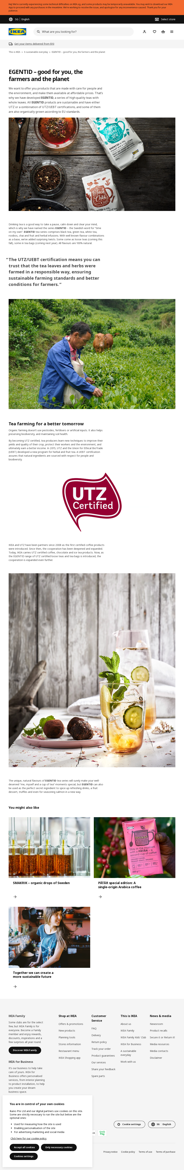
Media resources (159, 1044)
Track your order (101, 1048)
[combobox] (82, 31)
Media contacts (159, 1051)
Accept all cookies (24, 1147)
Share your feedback (103, 1069)
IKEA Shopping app (69, 1057)
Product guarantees (103, 1055)
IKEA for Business (131, 1044)
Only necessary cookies (58, 1147)
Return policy (99, 1042)
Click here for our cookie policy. (29, 1138)
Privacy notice (111, 1151)
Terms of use (145, 1151)
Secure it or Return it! (162, 1037)
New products (67, 1030)
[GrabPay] (102, 1133)
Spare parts (98, 1076)
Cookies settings (23, 1156)
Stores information (70, 1044)
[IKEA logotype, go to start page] (17, 31)
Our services (98, 1062)
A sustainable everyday (128, 1053)
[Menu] (171, 31)
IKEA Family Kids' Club (133, 1037)
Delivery (96, 1035)
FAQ (93, 1028)
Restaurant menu (69, 1051)
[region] (47, 1131)
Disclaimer (156, 1057)
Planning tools (67, 1037)
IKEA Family (127, 1030)
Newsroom (156, 1024)
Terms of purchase (165, 1151)
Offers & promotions (71, 1024)
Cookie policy (128, 1151)
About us (126, 1024)
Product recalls (158, 1030)
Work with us (128, 1061)
